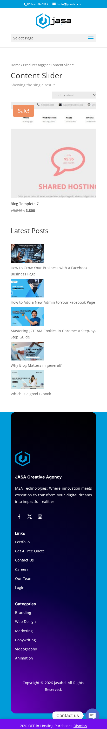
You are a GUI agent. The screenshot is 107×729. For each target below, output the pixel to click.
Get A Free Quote (30, 551)
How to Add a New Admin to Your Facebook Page (53, 302)
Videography (26, 649)
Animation (24, 658)
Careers (22, 569)
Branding (23, 612)
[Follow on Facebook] (19, 516)
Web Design (25, 621)
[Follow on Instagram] (40, 516)
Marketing (24, 630)
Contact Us (24, 560)
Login (19, 587)
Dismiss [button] (80, 725)
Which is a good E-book (31, 393)
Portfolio (22, 541)
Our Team (23, 578)
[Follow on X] (29, 516)
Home (15, 65)
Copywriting (25, 639)
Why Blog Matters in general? (36, 365)
